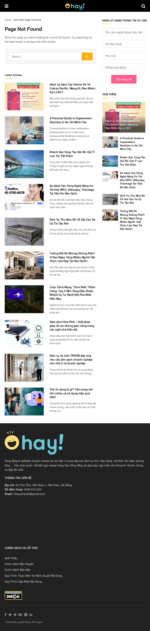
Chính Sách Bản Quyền (19, 564)
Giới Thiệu (11, 558)
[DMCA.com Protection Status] (13, 595)
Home (8, 19)
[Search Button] (87, 56)
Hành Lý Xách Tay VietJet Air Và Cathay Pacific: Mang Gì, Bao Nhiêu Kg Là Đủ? (72, 88)
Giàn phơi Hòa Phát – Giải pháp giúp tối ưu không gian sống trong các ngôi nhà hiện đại (72, 325)
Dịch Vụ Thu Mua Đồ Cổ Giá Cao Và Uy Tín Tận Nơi (72, 221)
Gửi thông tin (124, 79)
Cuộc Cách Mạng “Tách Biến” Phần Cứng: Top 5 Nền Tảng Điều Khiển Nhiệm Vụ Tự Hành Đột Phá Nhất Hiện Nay (72, 292)
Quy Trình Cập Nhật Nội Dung (23, 581)
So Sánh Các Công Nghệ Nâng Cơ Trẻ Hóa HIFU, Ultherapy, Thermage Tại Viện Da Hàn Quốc (72, 189)
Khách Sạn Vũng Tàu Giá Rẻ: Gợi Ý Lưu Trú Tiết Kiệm (72, 154)
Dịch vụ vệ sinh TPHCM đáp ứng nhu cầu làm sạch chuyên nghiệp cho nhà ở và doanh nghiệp (71, 359)
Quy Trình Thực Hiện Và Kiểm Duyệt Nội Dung (33, 576)
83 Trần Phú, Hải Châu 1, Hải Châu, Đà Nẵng (44, 485)
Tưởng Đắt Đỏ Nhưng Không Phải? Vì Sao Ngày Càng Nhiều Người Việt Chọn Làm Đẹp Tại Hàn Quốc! (72, 257)
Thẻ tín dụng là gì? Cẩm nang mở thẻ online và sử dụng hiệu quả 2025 (71, 393)
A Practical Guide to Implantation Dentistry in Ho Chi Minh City (71, 120)
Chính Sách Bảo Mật (17, 570)
